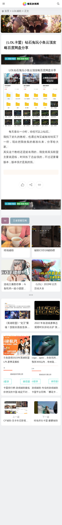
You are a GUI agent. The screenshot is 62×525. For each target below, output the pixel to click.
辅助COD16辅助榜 (44, 250)
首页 (7, 11)
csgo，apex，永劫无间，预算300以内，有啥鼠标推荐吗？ (45, 361)
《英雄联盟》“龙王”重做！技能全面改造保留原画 (15, 327)
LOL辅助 (16, 11)
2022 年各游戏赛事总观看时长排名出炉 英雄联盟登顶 (46, 327)
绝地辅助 (9, 250)
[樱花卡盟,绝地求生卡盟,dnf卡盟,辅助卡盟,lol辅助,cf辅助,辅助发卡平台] (31, 3)
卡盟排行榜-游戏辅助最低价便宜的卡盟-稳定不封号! (16, 391)
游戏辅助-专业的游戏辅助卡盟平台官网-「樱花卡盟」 (45, 391)
